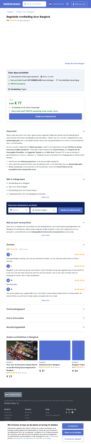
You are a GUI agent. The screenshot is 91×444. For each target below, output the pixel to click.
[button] (45, 131)
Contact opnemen (53, 415)
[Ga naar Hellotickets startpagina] (12, 4)
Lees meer (45, 235)
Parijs (27, 418)
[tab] (45, 131)
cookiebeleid (53, 436)
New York (28, 413)
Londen (28, 421)
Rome (27, 415)
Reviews (7, 421)
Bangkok (10, 12)
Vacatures (8, 415)
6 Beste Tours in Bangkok (25, 12)
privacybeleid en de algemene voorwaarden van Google (32, 438)
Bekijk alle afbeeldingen (74, 63)
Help (47, 413)
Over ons (7, 413)
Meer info (45, 197)
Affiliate (7, 418)
